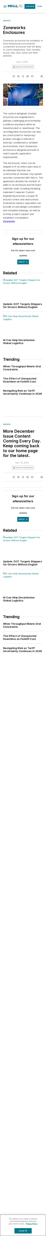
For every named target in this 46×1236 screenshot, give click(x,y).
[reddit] (27, 76)
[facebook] (14, 76)
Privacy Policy (31, 1224)
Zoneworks (9, 221)
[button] (5, 6)
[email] (32, 76)
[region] (23, 1225)
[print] (41, 76)
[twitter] (23, 76)
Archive (6, 21)
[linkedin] (18, 76)
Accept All (23, 1231)
